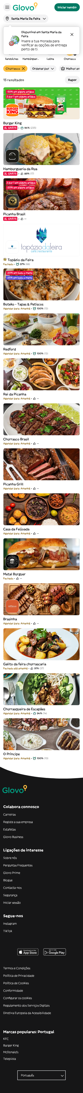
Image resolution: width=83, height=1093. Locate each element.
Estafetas (9, 829)
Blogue (7, 880)
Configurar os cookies (17, 998)
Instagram (10, 923)
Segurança (10, 895)
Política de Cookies (16, 983)
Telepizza (9, 1059)
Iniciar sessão (12, 902)
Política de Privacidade (18, 975)
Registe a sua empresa (18, 822)
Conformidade (13, 990)
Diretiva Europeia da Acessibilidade (27, 1013)
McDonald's (10, 1052)
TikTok (7, 931)
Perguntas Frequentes (17, 865)
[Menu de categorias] (7, 7)
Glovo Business (13, 837)
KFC (6, 1039)
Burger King (11, 1045)
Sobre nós (10, 858)
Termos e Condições (16, 968)
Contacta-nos (12, 887)
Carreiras (9, 814)
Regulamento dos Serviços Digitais (26, 1005)
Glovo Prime (11, 873)
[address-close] (72, 34)
